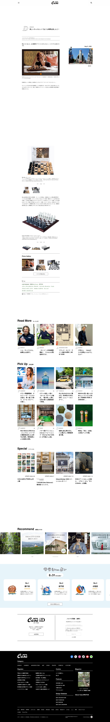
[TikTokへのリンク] (83, 656)
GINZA (38, 709)
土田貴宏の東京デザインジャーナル (43, 675)
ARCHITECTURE (35, 665)
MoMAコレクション (34, 284)
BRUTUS (22, 709)
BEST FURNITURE (60, 700)
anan (18, 709)
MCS (76, 709)
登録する (74, 634)
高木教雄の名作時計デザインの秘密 (24, 687)
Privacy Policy (24, 712)
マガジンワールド (81, 709)
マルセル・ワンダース (38, 288)
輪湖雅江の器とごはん (40, 673)
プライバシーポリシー (71, 628)
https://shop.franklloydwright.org (30, 239)
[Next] (43, 183)
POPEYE (27, 709)
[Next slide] (77, 557)
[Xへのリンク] (75, 656)
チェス (52, 286)
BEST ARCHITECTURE (61, 697)
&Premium (48, 709)
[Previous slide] (33, 557)
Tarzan (52, 709)
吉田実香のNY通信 (21, 680)
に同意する (73, 628)
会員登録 (36, 634)
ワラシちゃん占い (59, 690)
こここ (72, 709)
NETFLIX (41, 284)
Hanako (42, 709)
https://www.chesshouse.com (37, 181)
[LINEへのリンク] (91, 656)
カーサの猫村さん (59, 673)
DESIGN (19, 665)
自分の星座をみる (55, 604)
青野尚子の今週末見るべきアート (24, 675)
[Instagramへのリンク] (79, 656)
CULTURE (68, 665)
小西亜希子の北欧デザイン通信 (23, 684)
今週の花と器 (58, 687)
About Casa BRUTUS (82, 695)
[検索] (91, 2)
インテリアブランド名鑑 (22, 689)
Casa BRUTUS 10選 (60, 685)
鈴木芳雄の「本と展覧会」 (41, 677)
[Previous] (38, 183)
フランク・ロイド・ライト (27, 288)
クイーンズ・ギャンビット (44, 286)
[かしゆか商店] (79, 543)
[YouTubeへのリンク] (87, 656)
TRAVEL (54, 665)
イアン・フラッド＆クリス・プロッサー (30, 286)
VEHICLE (60, 665)
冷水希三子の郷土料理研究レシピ (43, 689)
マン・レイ (46, 288)
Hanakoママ (62, 709)
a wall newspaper (25, 284)
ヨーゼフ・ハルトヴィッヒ (27, 290)
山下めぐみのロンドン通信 (22, 682)
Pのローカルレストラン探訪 (41, 684)
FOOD (48, 665)
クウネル (67, 709)
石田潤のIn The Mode (40, 682)
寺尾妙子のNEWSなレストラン (23, 677)
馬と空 (57, 675)
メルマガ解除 (74, 636)
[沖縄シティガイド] (56, 543)
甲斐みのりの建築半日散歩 (22, 673)
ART (43, 665)
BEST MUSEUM (59, 702)
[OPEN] (18, 2)
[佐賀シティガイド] (33, 543)
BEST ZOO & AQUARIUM (61, 704)
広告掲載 (19, 712)
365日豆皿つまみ (59, 683)
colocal (57, 709)
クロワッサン (33, 709)
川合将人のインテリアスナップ (42, 680)
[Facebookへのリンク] (71, 656)
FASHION (26, 665)
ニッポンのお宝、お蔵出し (41, 687)
